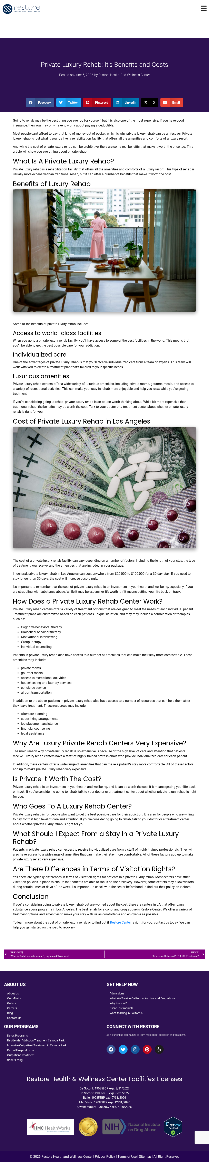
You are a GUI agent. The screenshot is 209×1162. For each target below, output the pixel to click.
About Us (13, 993)
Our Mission (14, 998)
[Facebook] (111, 1049)
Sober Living (15, 1060)
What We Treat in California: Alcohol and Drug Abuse (142, 998)
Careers (12, 1008)
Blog (10, 1013)
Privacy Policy (105, 1157)
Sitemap (145, 1157)
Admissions (117, 993)
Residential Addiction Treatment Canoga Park (35, 1040)
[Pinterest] (147, 1049)
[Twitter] (123, 1049)
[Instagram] (135, 1049)
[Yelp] (159, 1049)
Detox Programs (17, 1035)
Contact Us (14, 1018)
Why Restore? (118, 1003)
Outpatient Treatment (20, 1055)
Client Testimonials (121, 1008)
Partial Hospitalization (21, 1050)
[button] (40, 102)
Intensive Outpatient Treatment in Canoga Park (37, 1045)
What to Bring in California (126, 1013)
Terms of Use (127, 1157)
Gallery (11, 1003)
